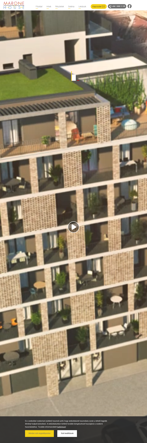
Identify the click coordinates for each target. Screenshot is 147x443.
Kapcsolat (97, 6)
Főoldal (39, 6)
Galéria (71, 6)
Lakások (82, 6)
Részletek (59, 6)
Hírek (49, 6)
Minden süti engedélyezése (39, 433)
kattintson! (61, 427)
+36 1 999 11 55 (118, 6)
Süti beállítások (67, 433)
